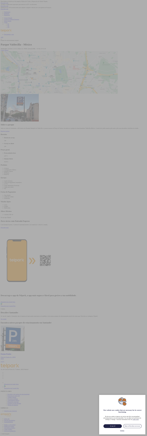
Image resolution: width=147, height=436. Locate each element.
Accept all (112, 426)
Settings (122, 430)
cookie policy (136, 419)
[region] (122, 415)
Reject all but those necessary (132, 426)
